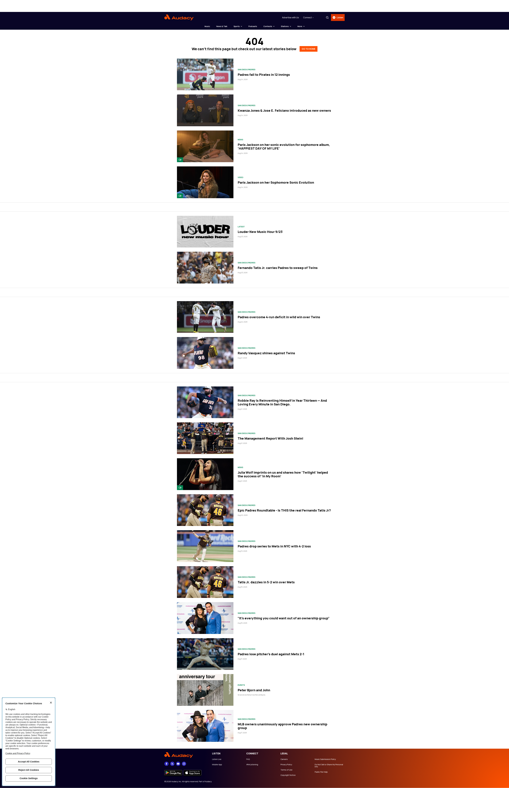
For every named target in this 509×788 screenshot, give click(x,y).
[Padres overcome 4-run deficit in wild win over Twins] (205, 317)
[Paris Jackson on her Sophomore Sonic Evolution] (205, 182)
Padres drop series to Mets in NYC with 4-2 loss (274, 546)
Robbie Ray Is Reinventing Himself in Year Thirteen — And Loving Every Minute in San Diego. (282, 402)
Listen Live (216, 759)
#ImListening (252, 764)
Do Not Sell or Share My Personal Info (329, 765)
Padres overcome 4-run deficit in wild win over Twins (279, 317)
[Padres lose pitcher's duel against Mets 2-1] (205, 654)
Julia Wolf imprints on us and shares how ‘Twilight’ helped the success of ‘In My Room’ (283, 474)
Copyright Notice (288, 775)
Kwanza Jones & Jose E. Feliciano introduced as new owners (284, 110)
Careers (284, 759)
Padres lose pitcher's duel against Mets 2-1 (271, 654)
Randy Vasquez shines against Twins (266, 353)
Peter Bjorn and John (254, 690)
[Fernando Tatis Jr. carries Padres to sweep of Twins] (205, 267)
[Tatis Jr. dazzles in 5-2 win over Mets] (205, 582)
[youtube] (178, 764)
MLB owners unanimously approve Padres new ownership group (282, 726)
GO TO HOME (308, 48)
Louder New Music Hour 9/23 (260, 231)
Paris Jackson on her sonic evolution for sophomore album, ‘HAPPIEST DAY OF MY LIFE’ (284, 146)
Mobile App (217, 764)
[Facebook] (166, 764)
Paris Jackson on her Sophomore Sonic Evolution (276, 182)
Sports (237, 26)
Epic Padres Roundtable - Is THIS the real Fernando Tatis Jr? (284, 510)
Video (240, 177)
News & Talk (221, 26)
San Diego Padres (246, 69)
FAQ (248, 759)
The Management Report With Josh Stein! (270, 438)
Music (207, 26)
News (240, 140)
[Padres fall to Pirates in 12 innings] (205, 74)
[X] (172, 764)
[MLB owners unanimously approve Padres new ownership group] (205, 726)
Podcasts (252, 26)
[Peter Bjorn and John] (205, 690)
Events (241, 685)
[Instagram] (184, 764)
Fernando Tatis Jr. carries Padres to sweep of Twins (278, 267)
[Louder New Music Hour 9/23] (205, 231)
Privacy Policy (286, 764)
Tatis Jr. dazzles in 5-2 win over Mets (266, 582)
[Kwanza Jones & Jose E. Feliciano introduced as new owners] (205, 110)
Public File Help (321, 772)
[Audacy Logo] (179, 17)
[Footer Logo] (185, 755)
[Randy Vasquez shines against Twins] (205, 353)
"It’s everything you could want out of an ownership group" (284, 618)
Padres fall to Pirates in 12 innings (264, 74)
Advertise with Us (290, 17)
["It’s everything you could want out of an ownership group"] (205, 618)
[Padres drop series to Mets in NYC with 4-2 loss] (205, 546)
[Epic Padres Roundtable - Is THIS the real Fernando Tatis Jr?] (205, 510)
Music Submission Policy (325, 759)
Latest (241, 227)
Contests (267, 26)
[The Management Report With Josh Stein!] (205, 438)
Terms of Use (286, 770)
